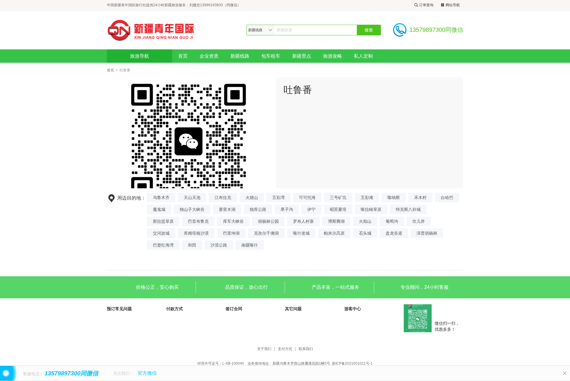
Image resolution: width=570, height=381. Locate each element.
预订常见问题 (119, 308)
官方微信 (147, 373)
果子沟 (287, 209)
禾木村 (420, 197)
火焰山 (365, 221)
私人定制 (363, 56)
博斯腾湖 (336, 221)
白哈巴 (447, 197)
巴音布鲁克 (198, 221)
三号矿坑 (338, 197)
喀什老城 (301, 233)
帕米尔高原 (334, 233)
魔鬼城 (159, 209)
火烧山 (252, 197)
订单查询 (426, 5)
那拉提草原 (163, 221)
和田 (192, 245)
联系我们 (306, 349)
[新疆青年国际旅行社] (151, 30)
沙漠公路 (218, 245)
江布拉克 (223, 197)
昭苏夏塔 (338, 209)
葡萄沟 (392, 221)
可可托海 (307, 197)
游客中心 (352, 308)
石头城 (365, 233)
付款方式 (174, 308)
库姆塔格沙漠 (196, 233)
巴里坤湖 (231, 233)
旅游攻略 (332, 56)
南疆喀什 (249, 245)
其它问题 (293, 308)
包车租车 (270, 56)
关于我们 (264, 349)
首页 (183, 56)
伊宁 (311, 209)
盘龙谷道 (394, 233)
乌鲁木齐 (161, 197)
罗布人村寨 (303, 221)
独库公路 (258, 209)
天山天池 (192, 197)
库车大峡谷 (233, 221)
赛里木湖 (227, 209)
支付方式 (285, 349)
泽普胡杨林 (427, 233)
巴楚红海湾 (163, 245)
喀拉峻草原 (371, 209)
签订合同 (234, 308)
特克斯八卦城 (408, 209)
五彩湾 (278, 197)
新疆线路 (239, 56)
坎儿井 (418, 221)
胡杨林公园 (268, 221)
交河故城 (161, 233)
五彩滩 (367, 197)
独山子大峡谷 (192, 209)
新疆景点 (301, 56)
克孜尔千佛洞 (266, 233)
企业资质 (209, 56)
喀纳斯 (393, 197)
